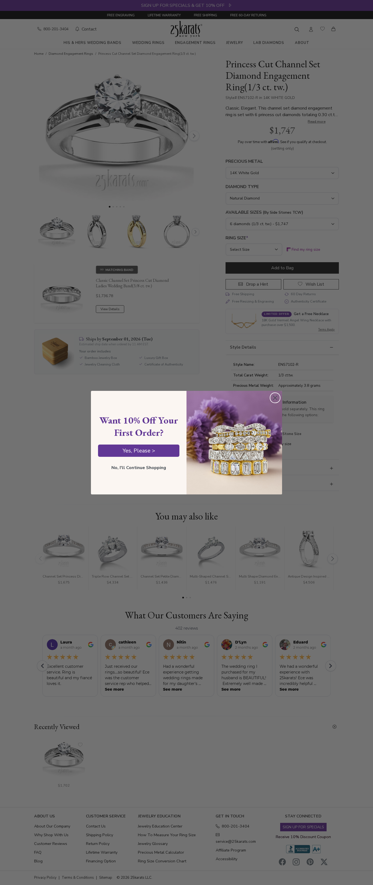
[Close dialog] (275, 398)
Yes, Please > (139, 450)
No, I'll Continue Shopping (138, 468)
